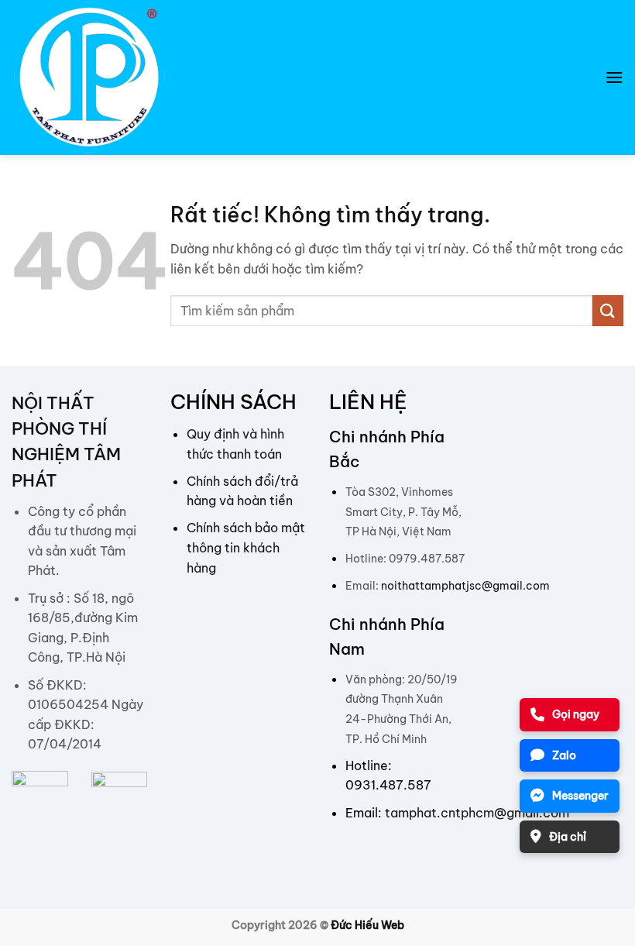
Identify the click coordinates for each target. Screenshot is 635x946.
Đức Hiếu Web (367, 925)
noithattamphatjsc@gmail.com (465, 586)
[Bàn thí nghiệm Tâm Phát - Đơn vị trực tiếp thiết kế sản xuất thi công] (89, 77)
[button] (614, 77)
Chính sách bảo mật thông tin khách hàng (246, 547)
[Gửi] (607, 310)
